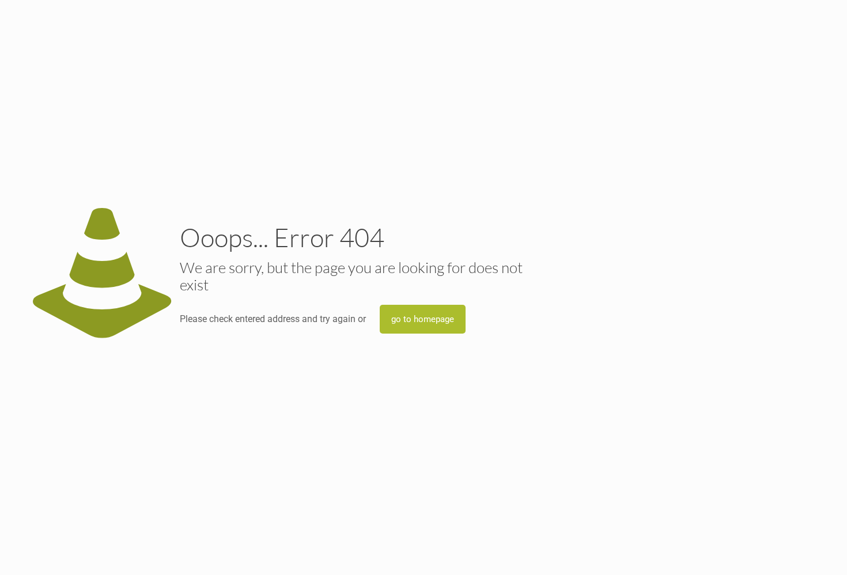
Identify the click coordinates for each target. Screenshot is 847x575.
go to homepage (422, 319)
